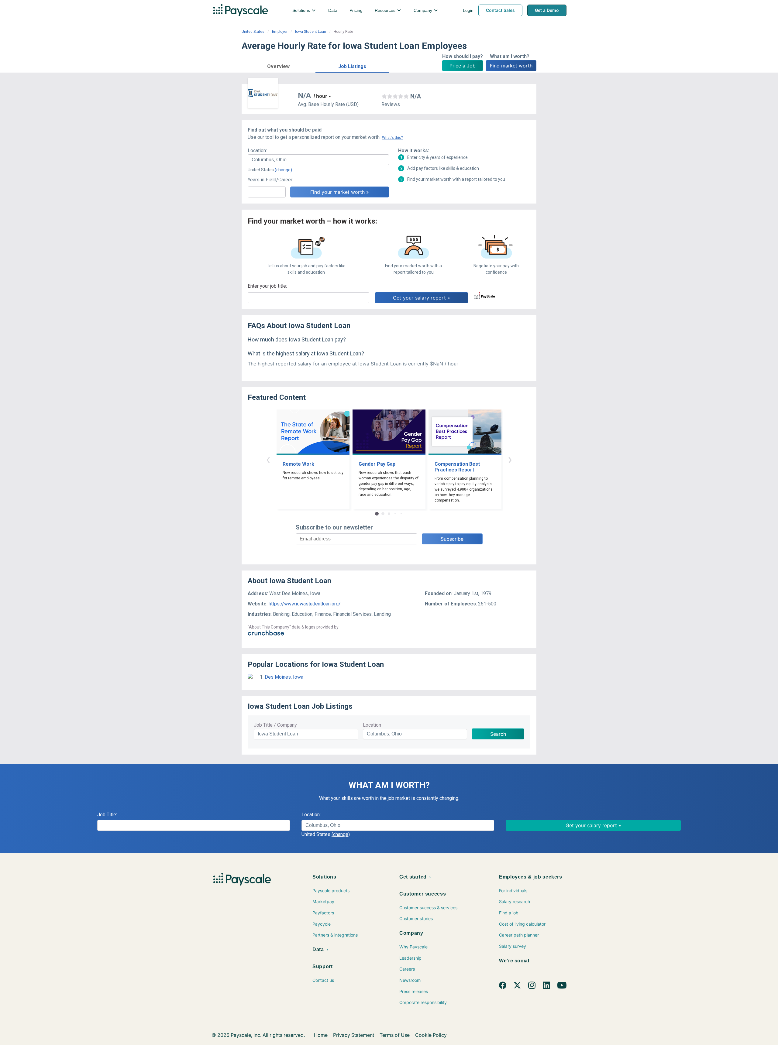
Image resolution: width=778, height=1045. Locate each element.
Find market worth (511, 66)
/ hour (320, 96)
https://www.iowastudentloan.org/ (305, 604)
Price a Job (462, 66)
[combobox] (318, 159)
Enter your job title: (267, 286)
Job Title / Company (275, 725)
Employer (279, 31)
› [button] (510, 459)
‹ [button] (268, 459)
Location (372, 725)
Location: (257, 150)
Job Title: (107, 814)
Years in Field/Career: (270, 180)
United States (253, 31)
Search (498, 734)
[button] (278, 65)
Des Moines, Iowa (284, 677)
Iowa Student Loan (310, 31)
